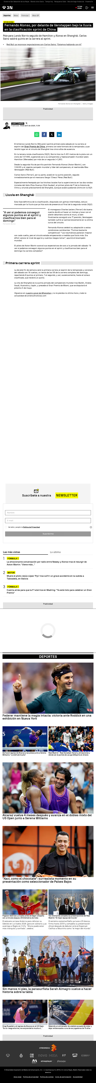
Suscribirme (48, 534)
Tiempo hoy (49, 1)
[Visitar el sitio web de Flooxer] (61, 1061)
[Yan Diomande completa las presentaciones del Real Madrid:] (71, 902)
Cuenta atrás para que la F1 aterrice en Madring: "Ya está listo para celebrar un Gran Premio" (49, 591)
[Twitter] (26, 123)
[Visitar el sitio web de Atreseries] (64, 1055)
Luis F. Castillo (18, 124)
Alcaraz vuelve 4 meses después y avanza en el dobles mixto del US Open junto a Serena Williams (47, 817)
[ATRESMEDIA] (48, 1048)
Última (79, 7)
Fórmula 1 (25, 15)
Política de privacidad (30, 1077)
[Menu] (93, 7)
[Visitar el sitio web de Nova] (42, 1055)
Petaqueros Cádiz (60, 1)
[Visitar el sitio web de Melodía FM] (34, 1061)
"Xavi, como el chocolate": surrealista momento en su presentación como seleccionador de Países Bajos (39, 880)
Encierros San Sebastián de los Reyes (16, 1)
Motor (16, 15)
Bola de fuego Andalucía (76, 1)
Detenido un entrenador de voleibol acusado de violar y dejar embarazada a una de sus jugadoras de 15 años (70, 1027)
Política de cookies (47, 1077)
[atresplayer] (87, 7)
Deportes (48, 656)
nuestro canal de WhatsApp (38, 293)
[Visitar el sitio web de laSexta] (21, 1055)
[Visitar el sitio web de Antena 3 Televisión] (10, 1055)
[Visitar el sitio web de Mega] (53, 1055)
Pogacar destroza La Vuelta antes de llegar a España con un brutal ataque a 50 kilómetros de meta (23, 917)
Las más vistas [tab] (11, 552)
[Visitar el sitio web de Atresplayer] (48, 1061)
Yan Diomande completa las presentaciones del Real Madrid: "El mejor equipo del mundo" (69, 917)
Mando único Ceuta (37, 1)
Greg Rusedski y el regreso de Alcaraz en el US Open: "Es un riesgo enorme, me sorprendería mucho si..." (23, 1027)
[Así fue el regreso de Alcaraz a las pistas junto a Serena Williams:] (25, 739)
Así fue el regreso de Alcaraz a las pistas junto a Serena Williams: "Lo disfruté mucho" (24, 754)
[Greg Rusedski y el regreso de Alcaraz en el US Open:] (25, 1012)
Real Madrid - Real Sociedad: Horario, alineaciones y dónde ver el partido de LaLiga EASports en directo (69, 754)
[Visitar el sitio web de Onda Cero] (74, 1055)
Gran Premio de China (34, 146)
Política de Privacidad (31, 527)
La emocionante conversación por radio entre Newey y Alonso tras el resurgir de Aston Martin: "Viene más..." (47, 563)
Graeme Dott (89, 1)
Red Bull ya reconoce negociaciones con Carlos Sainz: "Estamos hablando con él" (44, 44)
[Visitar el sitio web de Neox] (32, 1055)
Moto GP (35, 15)
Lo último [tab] (55, 552)
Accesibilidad (77, 1077)
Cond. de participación (63, 1077)
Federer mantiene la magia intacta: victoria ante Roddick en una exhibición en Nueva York (46, 717)
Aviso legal (18, 1077)
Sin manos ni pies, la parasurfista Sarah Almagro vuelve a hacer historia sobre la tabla (47, 990)
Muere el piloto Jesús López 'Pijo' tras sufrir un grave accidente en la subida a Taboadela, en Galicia (45, 577)
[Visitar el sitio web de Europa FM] (85, 1055)
